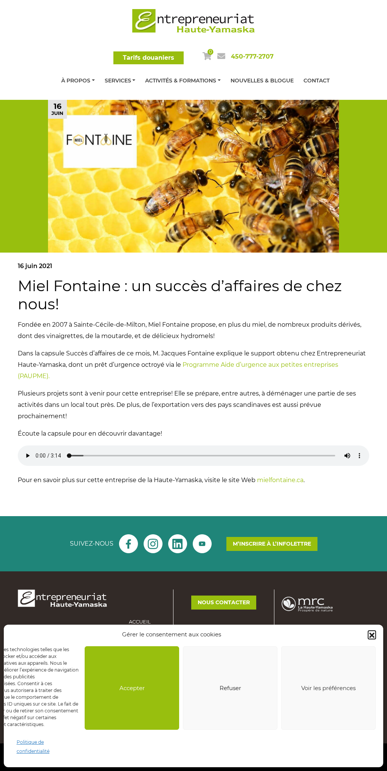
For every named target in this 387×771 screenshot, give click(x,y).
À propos (75, 80)
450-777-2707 (252, 56)
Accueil (140, 622)
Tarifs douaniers (148, 57)
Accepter (132, 688)
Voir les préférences (328, 688)
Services (118, 80)
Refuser (230, 688)
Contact (316, 80)
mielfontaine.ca (280, 480)
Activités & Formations (180, 80)
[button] (372, 634)
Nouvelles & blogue (262, 80)
